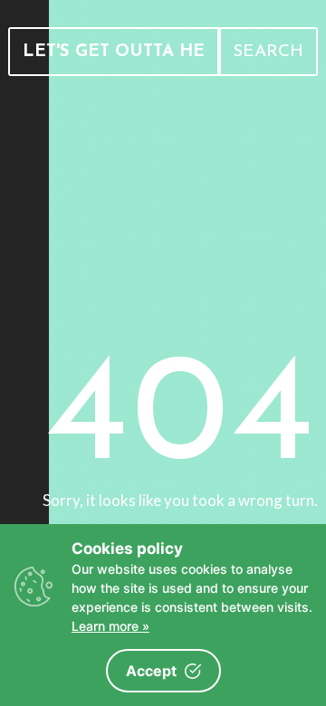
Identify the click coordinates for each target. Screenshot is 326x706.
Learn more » (110, 626)
